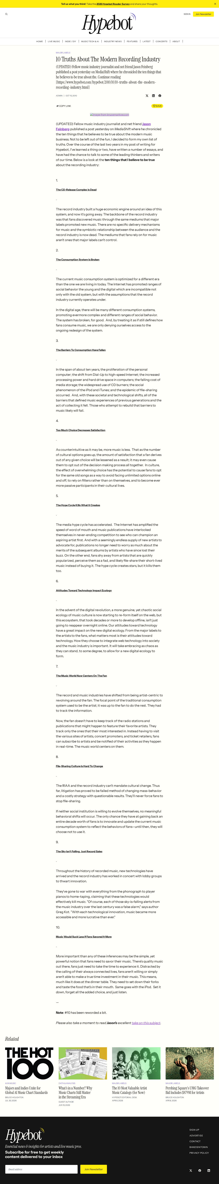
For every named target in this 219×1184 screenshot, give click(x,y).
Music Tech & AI (90, 41)
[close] (215, 3)
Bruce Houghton (14, 1097)
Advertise (196, 1135)
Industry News (113, 41)
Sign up (194, 1129)
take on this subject (146, 1023)
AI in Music (10, 1083)
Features (132, 41)
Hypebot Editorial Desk (124, 1097)
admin (59, 95)
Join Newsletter (203, 14)
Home (39, 41)
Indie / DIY (70, 41)
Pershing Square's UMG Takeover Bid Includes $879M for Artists (187, 1090)
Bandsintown (199, 1147)
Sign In (187, 14)
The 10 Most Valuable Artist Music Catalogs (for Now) (129, 1090)
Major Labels (63, 52)
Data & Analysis (67, 1083)
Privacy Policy (199, 1152)
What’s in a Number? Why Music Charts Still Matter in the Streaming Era (75, 1093)
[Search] (6, 14)
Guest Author (66, 1102)
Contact (195, 1141)
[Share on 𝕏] (147, 95)
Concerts (161, 41)
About (176, 41)
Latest (147, 41)
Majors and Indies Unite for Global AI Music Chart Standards (26, 1090)
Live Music (54, 41)
